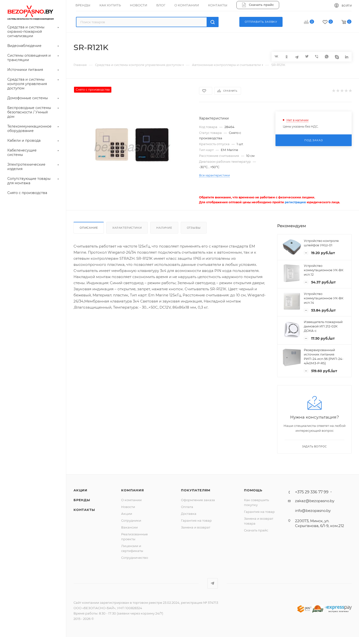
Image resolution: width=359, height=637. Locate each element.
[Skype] (337, 57)
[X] (307, 57)
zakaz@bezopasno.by (314, 500)
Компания (132, 490)
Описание (89, 227)
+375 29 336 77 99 (311, 492)
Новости (128, 507)
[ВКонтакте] (277, 56)
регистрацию (295, 202)
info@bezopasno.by (313, 510)
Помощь (253, 490)
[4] (346, 91)
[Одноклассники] (287, 57)
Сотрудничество (134, 558)
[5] (350, 91)
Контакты (84, 510)
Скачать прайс (256, 530)
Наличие (164, 227)
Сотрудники (131, 520)
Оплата (187, 507)
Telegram (212, 583)
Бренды (82, 500)
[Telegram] (297, 57)
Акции (80, 490)
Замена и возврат (195, 527)
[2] (338, 91)
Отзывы (194, 227)
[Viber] (317, 57)
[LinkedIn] (347, 57)
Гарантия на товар (196, 520)
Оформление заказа (198, 500)
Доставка (188, 514)
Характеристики (127, 227)
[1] (333, 91)
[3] (342, 91)
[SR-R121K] (132, 148)
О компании (131, 500)
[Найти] (213, 22)
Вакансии (129, 527)
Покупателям (196, 490)
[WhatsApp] (327, 57)
